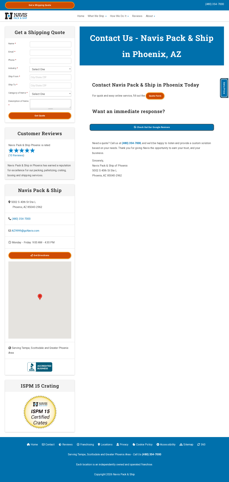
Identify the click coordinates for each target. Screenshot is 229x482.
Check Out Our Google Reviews (153, 127)
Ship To (12, 84)
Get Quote (40, 115)
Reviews (137, 16)
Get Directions (41, 255)
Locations (106, 444)
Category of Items (17, 93)
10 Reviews (16, 155)
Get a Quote (40, 5)
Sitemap (188, 444)
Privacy (124, 444)
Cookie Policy (144, 444)
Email (11, 51)
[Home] (16, 16)
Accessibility (168, 444)
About (150, 16)
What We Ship (96, 16)
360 (203, 444)
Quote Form (155, 96)
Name (12, 43)
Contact (49, 444)
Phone (12, 60)
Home (80, 16)
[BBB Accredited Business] (39, 366)
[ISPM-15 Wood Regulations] (39, 412)
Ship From (14, 76)
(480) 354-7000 (214, 4)
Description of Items (18, 103)
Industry (13, 68)
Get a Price (224, 88)
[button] (40, 297)
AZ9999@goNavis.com (25, 230)
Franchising (87, 444)
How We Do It (118, 16)
